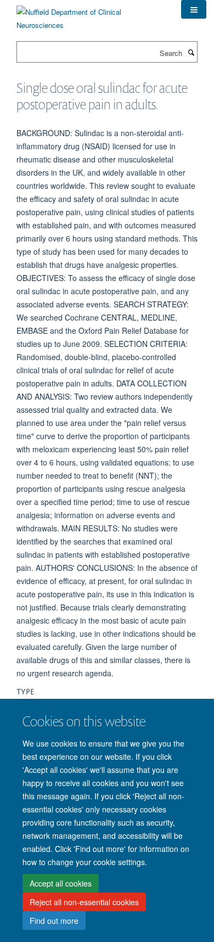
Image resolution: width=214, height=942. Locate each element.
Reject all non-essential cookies (84, 901)
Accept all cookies (61, 883)
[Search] (191, 52)
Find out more (54, 920)
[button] (193, 9)
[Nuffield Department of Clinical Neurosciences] (90, 14)
